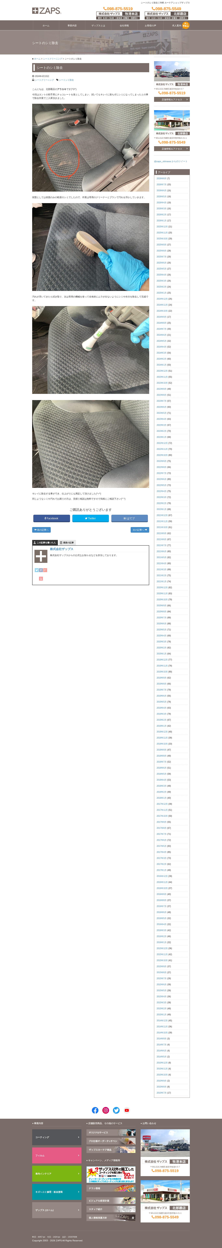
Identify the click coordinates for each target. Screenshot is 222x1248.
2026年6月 (162, 190)
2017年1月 (162, 870)
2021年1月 (162, 581)
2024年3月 (162, 353)
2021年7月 (162, 545)
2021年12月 (162, 515)
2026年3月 (162, 209)
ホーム (46, 25)
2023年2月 (162, 431)
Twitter (91, 518)
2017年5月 (162, 846)
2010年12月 (162, 1063)
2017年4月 (162, 852)
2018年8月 (162, 756)
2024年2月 (162, 359)
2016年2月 (162, 936)
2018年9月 (162, 750)
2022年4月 (162, 491)
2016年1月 (162, 942)
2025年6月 (162, 263)
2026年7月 (162, 184)
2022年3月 (162, 497)
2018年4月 (162, 780)
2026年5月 (162, 196)
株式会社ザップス (61, 549)
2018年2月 (162, 792)
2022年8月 (162, 467)
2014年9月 (162, 1039)
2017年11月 (162, 810)
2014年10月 (162, 1033)
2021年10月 (162, 527)
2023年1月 (162, 437)
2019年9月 (162, 678)
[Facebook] (41, 570)
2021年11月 (162, 521)
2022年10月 (162, 455)
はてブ (130, 518)
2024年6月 (162, 335)
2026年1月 (162, 221)
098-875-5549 (173, 142)
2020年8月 (162, 612)
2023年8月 (162, 395)
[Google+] (45, 570)
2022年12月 (162, 443)
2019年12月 (162, 660)
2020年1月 (162, 654)
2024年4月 (162, 347)
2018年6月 (162, 768)
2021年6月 (162, 551)
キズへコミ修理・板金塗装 (49, 1192)
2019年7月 (162, 690)
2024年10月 (162, 311)
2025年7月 (162, 257)
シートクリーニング (52, 59)
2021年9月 (162, 533)
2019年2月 (162, 720)
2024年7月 (162, 329)
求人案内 (176, 25)
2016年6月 (162, 912)
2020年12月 (162, 587)
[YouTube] (41, 578)
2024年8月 (162, 323)
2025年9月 (162, 245)
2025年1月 (162, 293)
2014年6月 (162, 1051)
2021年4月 (162, 563)
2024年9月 (162, 317)
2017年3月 (162, 858)
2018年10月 (162, 744)
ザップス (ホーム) (44, 1210)
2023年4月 (162, 419)
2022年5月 (162, 485)
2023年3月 (162, 425)
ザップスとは (98, 25)
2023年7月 (162, 401)
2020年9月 (162, 605)
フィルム (40, 1155)
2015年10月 (162, 960)
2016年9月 (162, 894)
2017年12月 (162, 804)
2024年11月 (162, 305)
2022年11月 (162, 449)
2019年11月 (162, 666)
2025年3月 (162, 281)
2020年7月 (162, 618)
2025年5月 (162, 269)
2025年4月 (162, 275)
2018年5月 (162, 774)
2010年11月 (162, 1069)
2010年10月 (162, 1075)
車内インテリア (43, 1173)
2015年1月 (162, 1014)
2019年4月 (162, 708)
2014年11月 (162, 1027)
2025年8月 (162, 251)
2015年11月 (162, 954)
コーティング (42, 1137)
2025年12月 (162, 227)
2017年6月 (162, 840)
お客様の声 (150, 25)
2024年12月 (162, 299)
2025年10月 (162, 239)
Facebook (52, 518)
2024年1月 (162, 365)
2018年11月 (162, 738)
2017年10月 (162, 816)
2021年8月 (162, 539)
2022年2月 (162, 503)
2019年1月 (162, 726)
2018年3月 (162, 786)
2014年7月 (162, 1045)
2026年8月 (162, 178)
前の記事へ (43, 530)
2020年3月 (162, 642)
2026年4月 (162, 202)
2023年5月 (162, 413)
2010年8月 (162, 1087)
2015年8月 (162, 972)
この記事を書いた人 (46, 542)
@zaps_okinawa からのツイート (171, 161)
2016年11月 (162, 882)
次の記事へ (139, 530)
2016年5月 (162, 918)
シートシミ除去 (66, 80)
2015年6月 (162, 984)
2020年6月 (162, 624)
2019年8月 (162, 684)
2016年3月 (162, 930)
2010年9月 (162, 1081)
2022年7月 (162, 473)
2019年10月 (162, 672)
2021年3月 (162, 569)
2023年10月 (162, 383)
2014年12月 (162, 1021)
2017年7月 (162, 834)
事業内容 (72, 25)
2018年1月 (162, 798)
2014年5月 (162, 1057)
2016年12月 (162, 876)
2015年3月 (162, 1002)
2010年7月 (162, 1093)
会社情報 (124, 25)
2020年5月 (162, 630)
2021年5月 (162, 557)
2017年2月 (162, 864)
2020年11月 (162, 593)
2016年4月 (162, 924)
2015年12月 (162, 948)
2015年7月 (162, 978)
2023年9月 (162, 389)
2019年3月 (162, 714)
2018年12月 (162, 732)
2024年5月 (162, 341)
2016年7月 (162, 906)
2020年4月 (162, 636)
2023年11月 (162, 377)
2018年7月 (162, 762)
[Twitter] (37, 570)
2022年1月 (162, 509)
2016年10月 (162, 888)
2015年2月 (162, 1008)
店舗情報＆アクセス (172, 99)
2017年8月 (162, 828)
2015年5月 (162, 990)
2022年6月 (162, 479)
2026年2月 (162, 215)
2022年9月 (162, 461)
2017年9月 (162, 822)
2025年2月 (162, 287)
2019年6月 (162, 696)
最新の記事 (68, 542)
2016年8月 (162, 900)
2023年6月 (162, 407)
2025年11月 (162, 233)
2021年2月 (162, 575)
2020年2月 (162, 648)
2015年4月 (162, 996)
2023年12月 (162, 371)
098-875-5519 (173, 93)
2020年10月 (162, 599)
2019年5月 (162, 702)
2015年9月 (162, 966)
